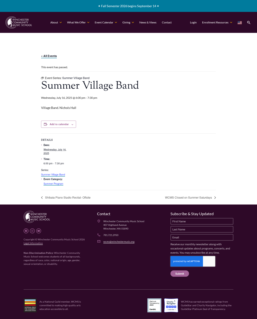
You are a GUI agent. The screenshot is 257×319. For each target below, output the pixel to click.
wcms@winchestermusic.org (118, 241)
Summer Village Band (53, 174)
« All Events (49, 56)
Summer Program (53, 183)
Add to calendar (59, 124)
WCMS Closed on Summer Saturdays (189, 197)
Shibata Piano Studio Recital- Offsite (67, 197)
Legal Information (33, 243)
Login (193, 22)
